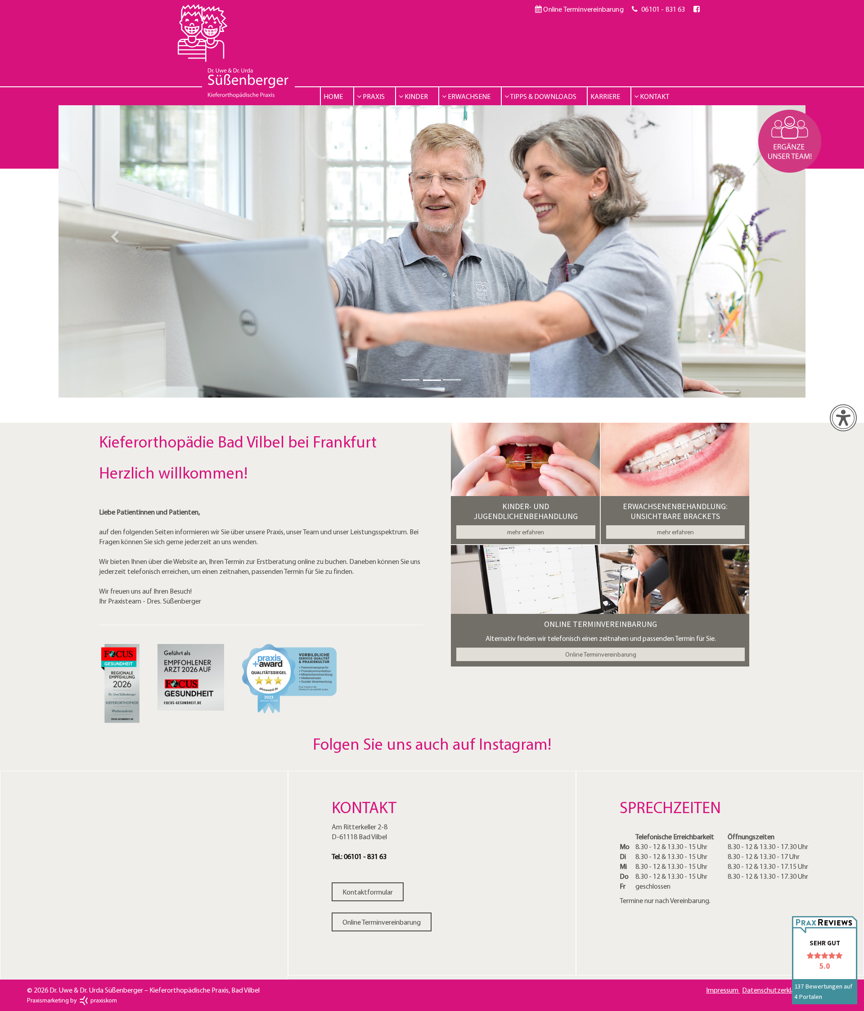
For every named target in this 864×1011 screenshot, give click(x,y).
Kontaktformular (367, 891)
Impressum (723, 989)
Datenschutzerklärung (776, 989)
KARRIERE (605, 96)
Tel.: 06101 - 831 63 (359, 856)
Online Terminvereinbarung (582, 8)
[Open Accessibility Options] (843, 417)
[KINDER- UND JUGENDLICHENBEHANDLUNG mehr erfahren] (525, 462)
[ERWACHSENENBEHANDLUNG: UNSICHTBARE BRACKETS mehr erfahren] (675, 462)
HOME (333, 96)
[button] (114, 251)
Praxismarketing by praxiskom (72, 1000)
